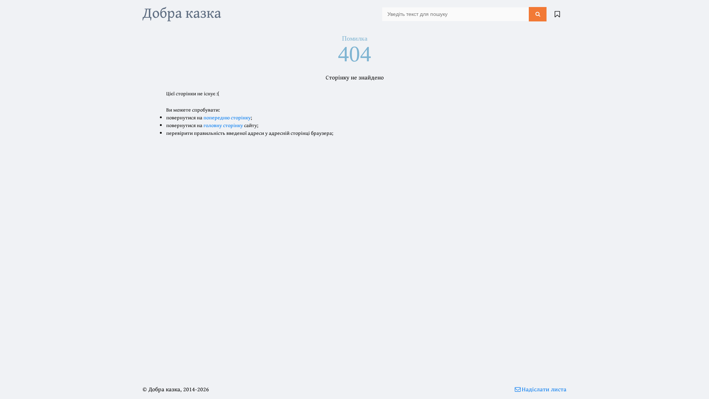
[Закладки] (557, 14)
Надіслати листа (544, 389)
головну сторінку (223, 125)
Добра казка (182, 12)
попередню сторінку (227, 117)
